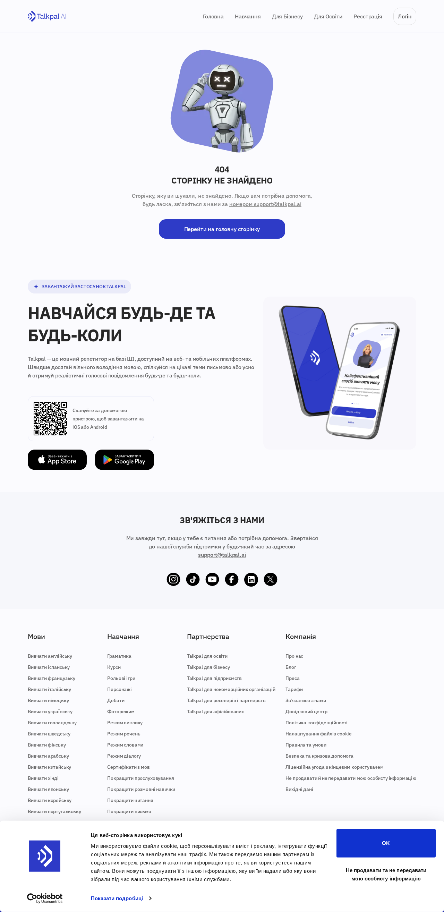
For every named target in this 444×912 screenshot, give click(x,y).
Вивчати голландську (52, 722)
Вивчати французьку (51, 678)
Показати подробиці (117, 898)
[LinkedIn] (251, 580)
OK (386, 843)
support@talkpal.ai (222, 554)
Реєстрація (367, 16)
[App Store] (57, 460)
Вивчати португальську (54, 811)
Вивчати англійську (50, 656)
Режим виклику (125, 722)
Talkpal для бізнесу (208, 667)
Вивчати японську (48, 789)
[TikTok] (193, 580)
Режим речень (123, 734)
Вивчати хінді (43, 778)
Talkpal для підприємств (214, 678)
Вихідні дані (299, 789)
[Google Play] (124, 460)
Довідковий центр (306, 711)
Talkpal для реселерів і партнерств (226, 700)
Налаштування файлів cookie (318, 734)
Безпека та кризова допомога (319, 756)
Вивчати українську (50, 711)
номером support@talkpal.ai (265, 204)
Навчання (248, 16)
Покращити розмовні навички (141, 789)
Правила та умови (305, 745)
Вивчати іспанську (49, 667)
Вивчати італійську (49, 689)
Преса (292, 678)
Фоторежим (121, 711)
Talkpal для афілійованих (215, 711)
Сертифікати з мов (128, 767)
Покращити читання (130, 800)
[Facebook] (232, 580)
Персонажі (119, 689)
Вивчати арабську (48, 756)
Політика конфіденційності (316, 722)
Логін (405, 16)
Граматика (119, 656)
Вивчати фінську (47, 745)
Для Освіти (328, 16)
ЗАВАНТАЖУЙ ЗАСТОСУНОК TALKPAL (84, 286)
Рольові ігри (121, 678)
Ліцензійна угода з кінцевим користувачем (334, 767)
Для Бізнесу (287, 16)
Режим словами (125, 745)
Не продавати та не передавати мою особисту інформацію (386, 874)
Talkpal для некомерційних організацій (231, 689)
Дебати (115, 700)
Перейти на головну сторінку (222, 228)
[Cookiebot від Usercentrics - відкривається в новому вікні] (45, 898)
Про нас (294, 656)
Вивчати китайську (49, 767)
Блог (290, 667)
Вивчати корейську (49, 800)
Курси (113, 667)
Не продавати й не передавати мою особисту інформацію (350, 778)
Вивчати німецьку (48, 700)
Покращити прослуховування (140, 778)
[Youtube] (212, 580)
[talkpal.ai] (47, 16)
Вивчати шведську (49, 734)
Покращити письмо (129, 811)
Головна (213, 16)
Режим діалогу (124, 756)
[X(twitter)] (271, 580)
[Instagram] (173, 580)
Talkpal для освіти (207, 656)
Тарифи (293, 689)
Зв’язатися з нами (305, 700)
